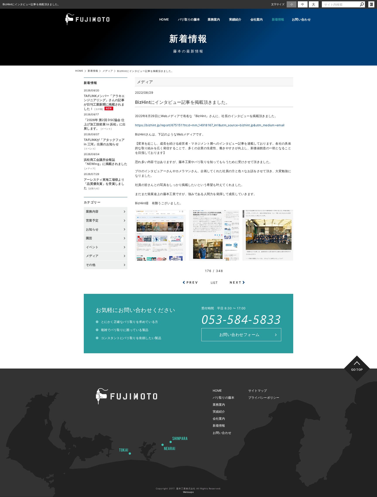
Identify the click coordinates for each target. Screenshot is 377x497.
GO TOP (357, 369)
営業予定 (92, 220)
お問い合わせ (301, 19)
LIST (214, 282)
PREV (192, 282)
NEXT (236, 282)
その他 (99, 109)
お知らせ (93, 188)
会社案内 (256, 19)
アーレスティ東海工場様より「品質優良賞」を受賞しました (104, 184)
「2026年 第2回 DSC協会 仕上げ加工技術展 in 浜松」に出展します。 (105, 124)
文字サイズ (278, 4)
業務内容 (92, 211)
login (371, 4)
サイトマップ (257, 390)
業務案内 (214, 19)
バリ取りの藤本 (189, 19)
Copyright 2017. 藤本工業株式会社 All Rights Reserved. (188, 488)
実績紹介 (235, 19)
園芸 (89, 238)
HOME (164, 19)
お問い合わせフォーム (239, 334)
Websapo (188, 492)
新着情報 (278, 19)
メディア (89, 168)
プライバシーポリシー (263, 397)
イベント (106, 128)
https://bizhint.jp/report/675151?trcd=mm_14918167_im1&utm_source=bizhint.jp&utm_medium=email (209, 125)
